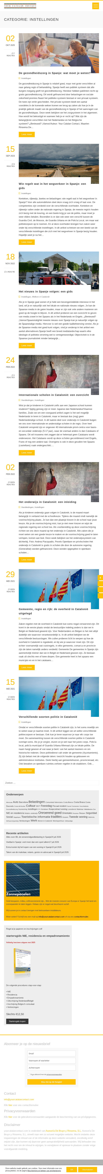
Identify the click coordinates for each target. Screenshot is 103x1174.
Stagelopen (17, 817)
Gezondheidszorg (12, 809)
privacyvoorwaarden (54, 1074)
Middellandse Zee (90, 809)
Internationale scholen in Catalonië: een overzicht (54, 394)
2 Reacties (11, 376)
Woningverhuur (58, 821)
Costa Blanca (68, 802)
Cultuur (30, 805)
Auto (15, 802)
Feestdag (46, 805)
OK (71, 1170)
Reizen (82, 813)
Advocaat (9, 802)
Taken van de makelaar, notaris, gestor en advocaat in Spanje (33, 852)
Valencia (91, 817)
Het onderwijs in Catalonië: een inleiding (47, 502)
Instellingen (26, 78)
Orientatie (67, 813)
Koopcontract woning (58, 809)
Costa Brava (79, 802)
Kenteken (44, 809)
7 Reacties (11, 54)
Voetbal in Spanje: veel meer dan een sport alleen (27, 842)
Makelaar (80, 809)
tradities (56, 816)
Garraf (69, 806)
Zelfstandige (69, 821)
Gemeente (75, 806)
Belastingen (37, 802)
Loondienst (72, 809)
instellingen (33, 809)
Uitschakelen (87, 1170)
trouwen (65, 817)
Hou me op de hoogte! (51, 1082)
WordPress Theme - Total (42, 1165)
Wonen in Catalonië (45, 821)
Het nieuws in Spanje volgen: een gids (46, 291)
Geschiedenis (84, 806)
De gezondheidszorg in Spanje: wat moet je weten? (55, 73)
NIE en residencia (15, 813)
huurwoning (23, 809)
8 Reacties (11, 165)
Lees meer (26, 134)
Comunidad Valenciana (54, 802)
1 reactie (10, 272)
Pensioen (76, 813)
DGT (38, 806)
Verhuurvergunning (12, 821)
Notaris (27, 813)
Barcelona (23, 802)
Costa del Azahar (19, 806)
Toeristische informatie (35, 816)
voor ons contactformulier (23, 1105)
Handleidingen (27, 400)
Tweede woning (78, 816)
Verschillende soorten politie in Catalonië (48, 716)
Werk (34, 820)
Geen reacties (11, 483)
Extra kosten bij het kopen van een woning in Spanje (29, 847)
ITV (39, 809)
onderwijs (34, 813)
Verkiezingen (24, 821)
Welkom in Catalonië (40, 297)
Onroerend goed (49, 813)
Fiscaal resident (59, 806)
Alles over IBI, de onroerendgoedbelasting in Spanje (28, 837)
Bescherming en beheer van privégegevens (44, 1171)
